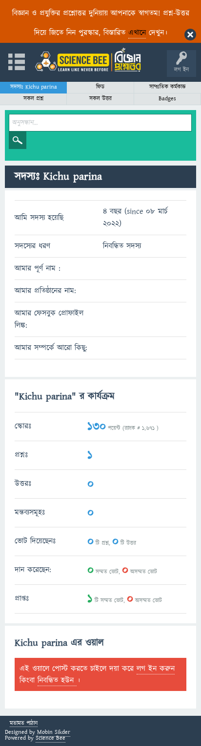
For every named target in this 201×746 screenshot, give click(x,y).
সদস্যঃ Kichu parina (33, 87)
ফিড (100, 87)
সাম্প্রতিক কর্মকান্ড (167, 87)
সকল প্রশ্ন (33, 98)
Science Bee (50, 738)
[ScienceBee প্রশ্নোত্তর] (87, 60)
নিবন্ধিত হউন (57, 680)
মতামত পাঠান (24, 724)
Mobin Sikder (53, 732)
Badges (167, 98)
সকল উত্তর (100, 98)
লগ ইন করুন (156, 668)
